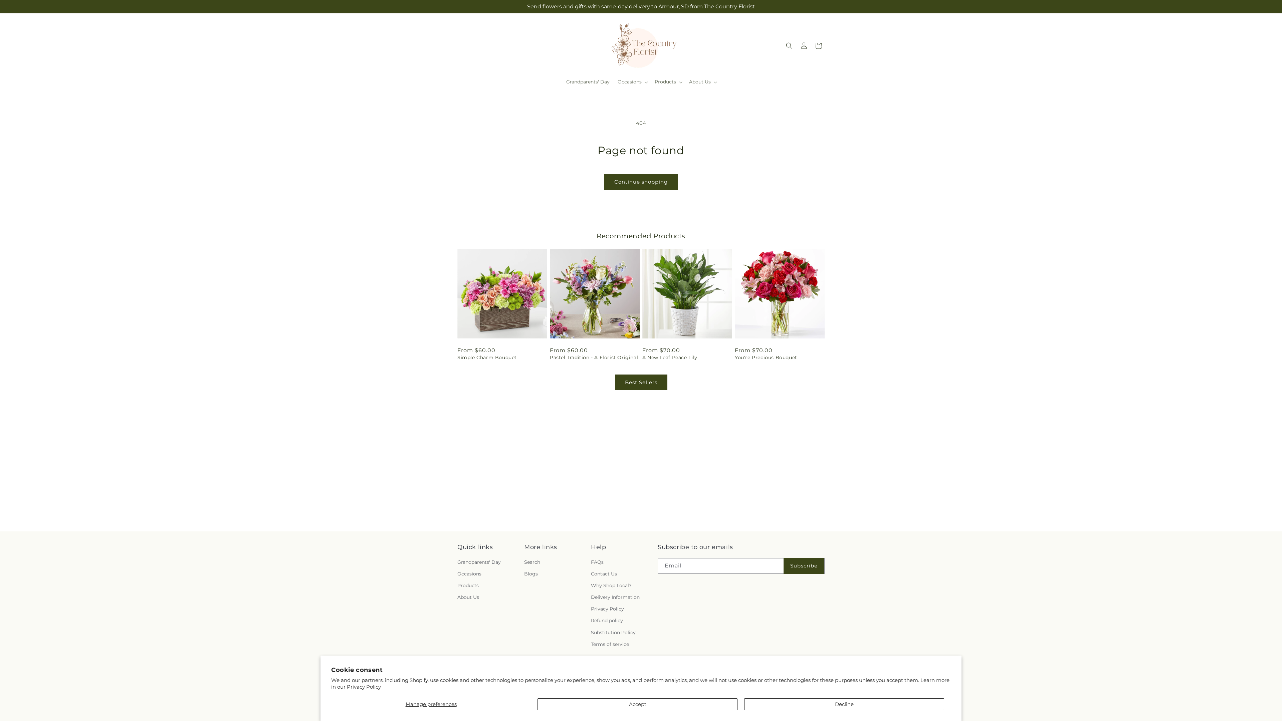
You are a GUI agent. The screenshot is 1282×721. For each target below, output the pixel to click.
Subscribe (804, 565)
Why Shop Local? (611, 585)
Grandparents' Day (479, 562)
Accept (637, 704)
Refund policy (607, 621)
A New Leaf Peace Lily (669, 357)
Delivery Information (615, 597)
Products (468, 585)
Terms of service (610, 644)
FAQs (597, 562)
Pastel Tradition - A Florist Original (594, 357)
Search (532, 562)
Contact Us (604, 574)
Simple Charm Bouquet (487, 357)
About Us (468, 597)
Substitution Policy (613, 633)
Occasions (469, 574)
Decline (844, 704)
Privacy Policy (364, 687)
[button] (632, 82)
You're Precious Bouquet (766, 357)
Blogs (531, 574)
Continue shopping (641, 182)
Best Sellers (641, 382)
